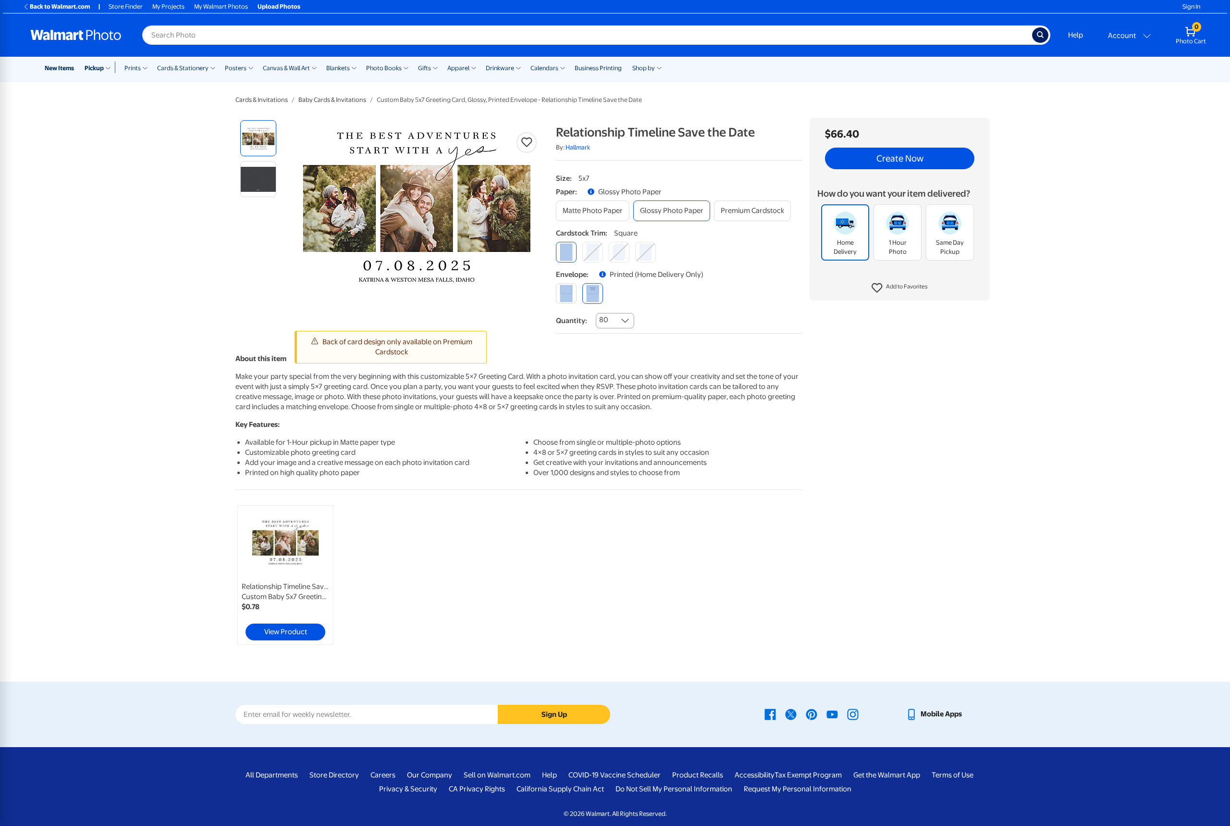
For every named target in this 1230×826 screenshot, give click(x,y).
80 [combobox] (603, 319)
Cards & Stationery (183, 68)
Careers (382, 775)
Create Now (899, 158)
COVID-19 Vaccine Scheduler (614, 775)
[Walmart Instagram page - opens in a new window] (853, 714)
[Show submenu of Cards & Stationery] (213, 67)
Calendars (544, 68)
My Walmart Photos (221, 6)
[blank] (566, 293)
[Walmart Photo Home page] (76, 35)
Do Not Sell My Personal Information (673, 789)
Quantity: (571, 320)
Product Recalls (697, 775)
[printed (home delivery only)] (592, 293)
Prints (132, 68)
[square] (566, 252)
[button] (900, 288)
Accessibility (755, 775)
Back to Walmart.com (60, 6)
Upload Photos (279, 6)
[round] (592, 252)
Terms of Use (952, 775)
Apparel (458, 68)
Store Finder (126, 6)
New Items (59, 68)
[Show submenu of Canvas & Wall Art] (314, 67)
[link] (285, 575)
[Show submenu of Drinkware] (518, 67)
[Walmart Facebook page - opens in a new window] (770, 714)
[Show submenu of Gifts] (435, 67)
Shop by (643, 68)
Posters (235, 68)
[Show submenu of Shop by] (659, 67)
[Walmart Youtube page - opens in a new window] (832, 714)
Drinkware (500, 68)
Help (1075, 35)
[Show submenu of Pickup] (110, 67)
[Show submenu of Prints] (145, 67)
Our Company (429, 775)
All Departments (272, 775)
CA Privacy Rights (477, 789)
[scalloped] (645, 252)
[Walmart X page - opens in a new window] (791, 714)
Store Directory (334, 775)
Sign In (1191, 6)
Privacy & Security (408, 789)
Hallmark (578, 147)
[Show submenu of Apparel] (474, 67)
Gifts (424, 68)
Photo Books (384, 68)
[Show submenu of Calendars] (563, 67)
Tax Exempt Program (808, 775)
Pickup (94, 68)
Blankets (338, 68)
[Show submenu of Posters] (251, 67)
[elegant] (619, 252)
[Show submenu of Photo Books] (406, 67)
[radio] (258, 138)
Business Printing (598, 68)
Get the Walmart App (886, 775)
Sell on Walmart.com (497, 775)
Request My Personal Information (797, 789)
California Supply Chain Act (560, 789)
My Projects (168, 6)
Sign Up (554, 714)
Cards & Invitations (261, 99)
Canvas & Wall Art (286, 68)
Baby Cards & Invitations (332, 99)
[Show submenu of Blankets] (354, 67)
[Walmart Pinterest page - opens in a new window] (811, 714)
